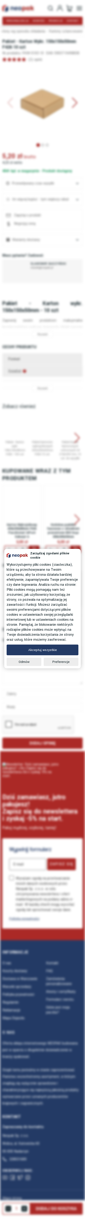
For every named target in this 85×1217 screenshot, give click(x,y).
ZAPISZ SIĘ (61, 864)
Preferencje (61, 662)
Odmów (24, 662)
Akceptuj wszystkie (42, 650)
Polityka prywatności (24, 918)
